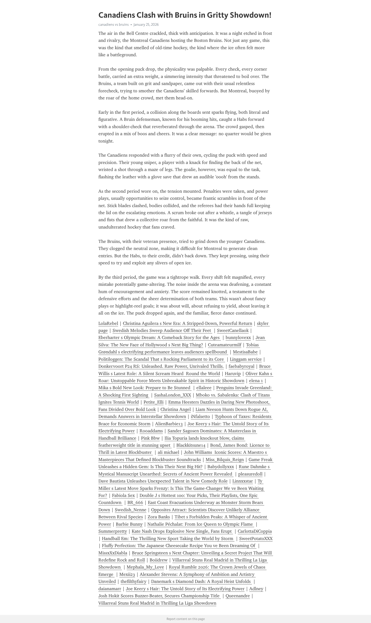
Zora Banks (159, 517)
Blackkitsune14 (190, 445)
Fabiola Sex (123, 495)
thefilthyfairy (133, 581)
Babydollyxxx (220, 466)
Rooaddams (151, 431)
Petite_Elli (154, 402)
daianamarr (109, 588)
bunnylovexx (238, 337)
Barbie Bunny (129, 524)
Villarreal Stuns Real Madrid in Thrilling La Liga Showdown (157, 603)
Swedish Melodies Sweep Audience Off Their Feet (162, 330)
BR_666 (135, 502)
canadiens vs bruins (113, 24)
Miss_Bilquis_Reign (225, 459)
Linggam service (246, 359)
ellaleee (203, 387)
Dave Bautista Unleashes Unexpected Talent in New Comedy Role (163, 481)
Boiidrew (159, 560)
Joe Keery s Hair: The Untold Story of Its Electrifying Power (185, 588)
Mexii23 (127, 574)
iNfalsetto (200, 416)
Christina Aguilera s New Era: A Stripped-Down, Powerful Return (187, 323)
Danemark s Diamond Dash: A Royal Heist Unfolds (201, 581)
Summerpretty (112, 531)
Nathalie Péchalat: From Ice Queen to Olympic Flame (200, 524)
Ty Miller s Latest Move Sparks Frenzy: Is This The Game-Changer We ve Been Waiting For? (181, 488)
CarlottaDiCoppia (255, 531)
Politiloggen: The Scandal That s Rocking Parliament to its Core (161, 359)
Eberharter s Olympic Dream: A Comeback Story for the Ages (159, 337)
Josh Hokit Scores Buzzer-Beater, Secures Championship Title (159, 596)
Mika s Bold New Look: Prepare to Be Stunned (145, 387)
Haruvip (233, 373)
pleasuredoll (250, 474)
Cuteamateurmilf (224, 345)
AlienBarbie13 (169, 424)
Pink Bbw (150, 438)
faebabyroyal (241, 366)
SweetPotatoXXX (256, 538)
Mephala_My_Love (145, 567)
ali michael (168, 452)
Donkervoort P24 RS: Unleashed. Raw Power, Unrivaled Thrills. (161, 366)
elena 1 (256, 380)
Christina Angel (176, 409)
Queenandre (238, 596)
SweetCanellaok (233, 330)
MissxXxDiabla (112, 553)
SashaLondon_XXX (172, 395)
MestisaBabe (245, 352)
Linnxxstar (242, 481)
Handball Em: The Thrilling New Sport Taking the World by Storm (168, 538)
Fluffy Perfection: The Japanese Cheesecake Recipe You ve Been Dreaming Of (179, 545)
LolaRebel (108, 323)
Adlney (256, 588)
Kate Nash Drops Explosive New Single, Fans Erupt (182, 531)
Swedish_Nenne (130, 510)
